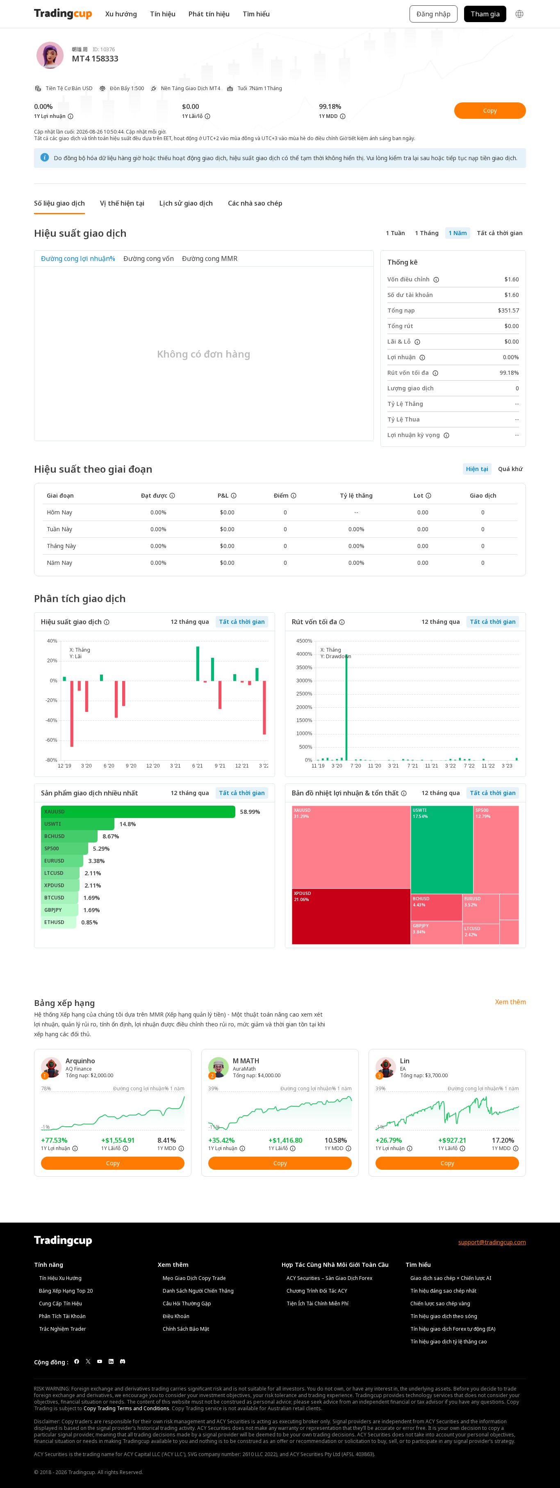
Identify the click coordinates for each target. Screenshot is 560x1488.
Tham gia (485, 13)
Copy (490, 110)
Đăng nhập (434, 13)
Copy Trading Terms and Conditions (126, 1408)
